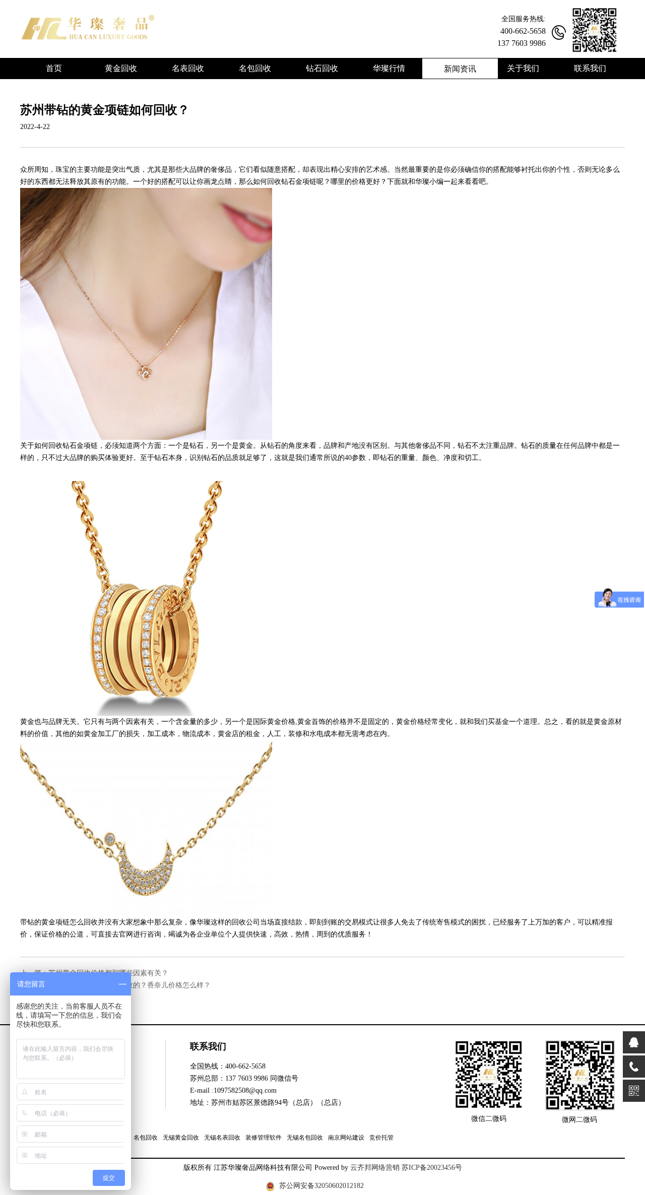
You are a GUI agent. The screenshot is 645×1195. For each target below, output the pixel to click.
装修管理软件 (263, 1137)
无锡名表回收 (222, 1137)
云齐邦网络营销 (375, 1167)
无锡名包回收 (305, 1137)
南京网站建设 (346, 1137)
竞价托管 (381, 1137)
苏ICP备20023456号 (432, 1167)
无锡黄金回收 (181, 1137)
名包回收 (146, 1137)
